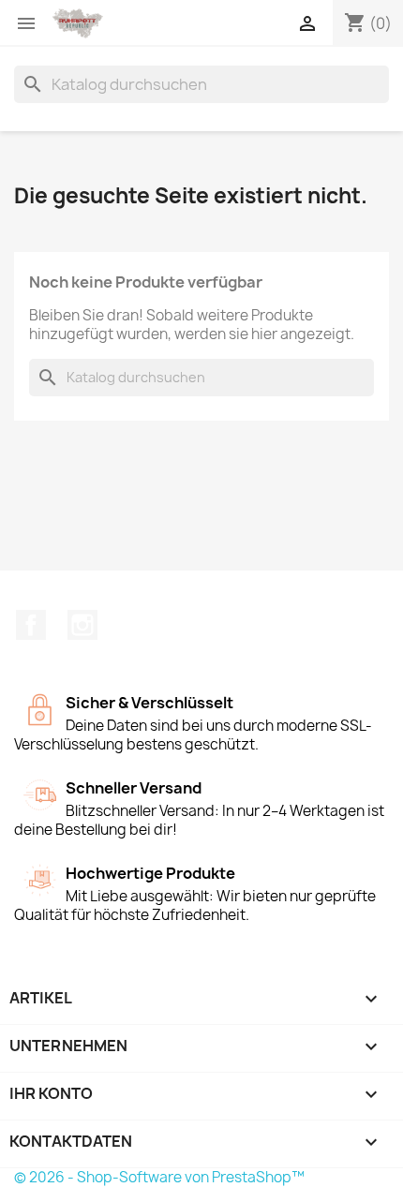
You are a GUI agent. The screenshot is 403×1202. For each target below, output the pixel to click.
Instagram (82, 625)
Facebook (31, 625)
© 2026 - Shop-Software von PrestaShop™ (159, 1177)
